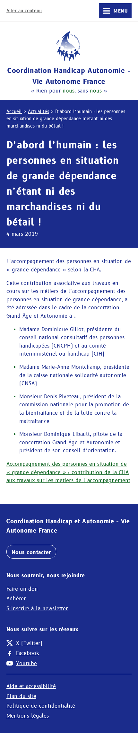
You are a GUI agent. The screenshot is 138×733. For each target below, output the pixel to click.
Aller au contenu (24, 10)
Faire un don (22, 589)
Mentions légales (27, 716)
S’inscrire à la (37, 608)
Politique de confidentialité (40, 706)
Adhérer (16, 599)
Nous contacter (31, 552)
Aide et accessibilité (31, 686)
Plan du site (21, 696)
